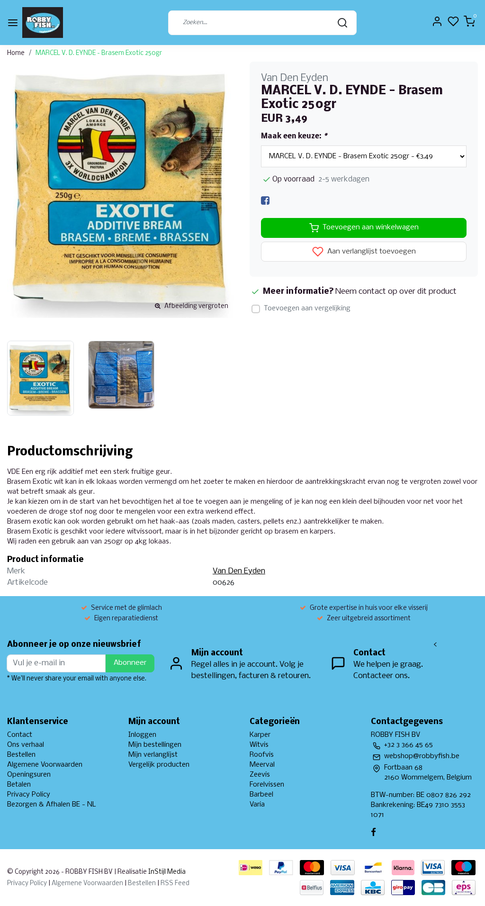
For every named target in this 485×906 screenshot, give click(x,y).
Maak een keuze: (294, 136)
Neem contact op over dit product (396, 291)
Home (16, 53)
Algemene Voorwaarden (44, 765)
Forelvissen (267, 784)
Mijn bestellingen (154, 745)
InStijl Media (166, 872)
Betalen (19, 784)
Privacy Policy (28, 794)
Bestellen (21, 755)
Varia (257, 804)
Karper (260, 735)
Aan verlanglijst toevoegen (370, 251)
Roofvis (262, 755)
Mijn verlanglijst (153, 755)
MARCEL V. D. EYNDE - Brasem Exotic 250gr (99, 53)
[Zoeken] (342, 23)
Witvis (259, 745)
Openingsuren (29, 775)
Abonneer (130, 663)
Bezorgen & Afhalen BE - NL (51, 804)
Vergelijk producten (158, 765)
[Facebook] (265, 200)
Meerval (262, 765)
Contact (19, 735)
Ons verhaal (25, 745)
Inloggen (142, 735)
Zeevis (260, 775)
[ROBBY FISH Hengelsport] (42, 22)
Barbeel (261, 794)
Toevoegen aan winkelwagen (371, 227)
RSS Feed (175, 883)
